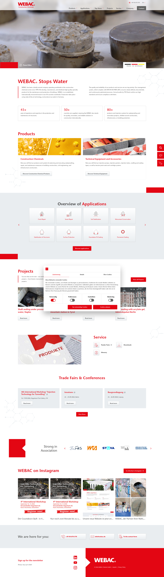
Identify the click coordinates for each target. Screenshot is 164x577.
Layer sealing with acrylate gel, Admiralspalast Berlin (130, 310)
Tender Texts (105, 345)
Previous (18, 225)
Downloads (127, 345)
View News (82, 414)
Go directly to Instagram (134, 471)
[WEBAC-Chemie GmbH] (26, 5)
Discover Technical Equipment (97, 174)
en (143, 2)
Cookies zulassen (105, 307)
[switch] (72, 300)
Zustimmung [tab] (56, 274)
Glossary (104, 352)
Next (145, 225)
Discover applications (82, 248)
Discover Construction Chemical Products (36, 174)
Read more (23, 318)
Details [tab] (82, 274)
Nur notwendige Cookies (79, 307)
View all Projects (138, 279)
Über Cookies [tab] (108, 274)
